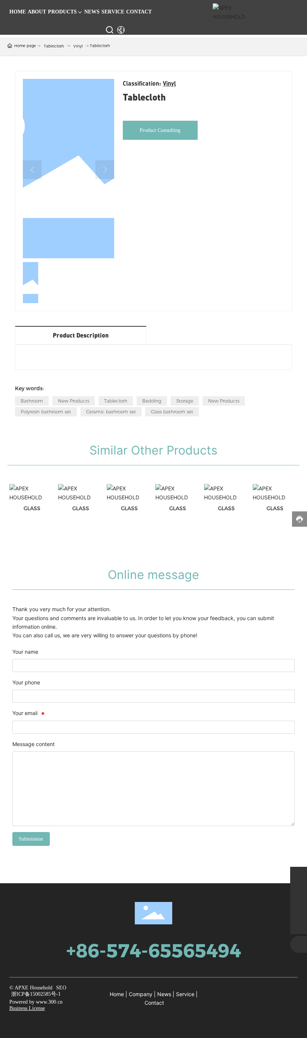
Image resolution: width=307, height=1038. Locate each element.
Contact (154, 1003)
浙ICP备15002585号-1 (36, 994)
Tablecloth (54, 46)
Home (117, 994)
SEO (61, 988)
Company (140, 994)
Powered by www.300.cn (36, 1002)
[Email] (298, 892)
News (164, 994)
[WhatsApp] (298, 875)
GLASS (32, 508)
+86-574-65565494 (153, 950)
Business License (27, 1008)
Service (185, 994)
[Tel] (298, 908)
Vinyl (78, 46)
